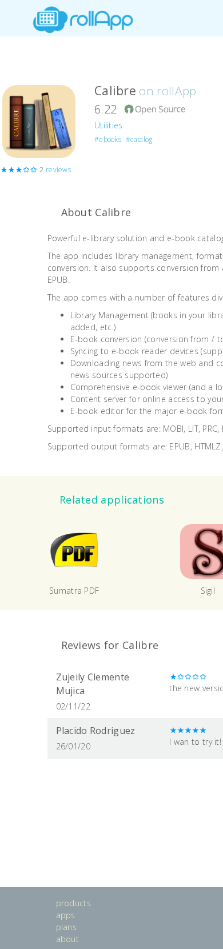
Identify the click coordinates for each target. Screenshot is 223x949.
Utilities (108, 125)
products (73, 903)
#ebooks (107, 139)
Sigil (208, 590)
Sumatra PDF (74, 590)
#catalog (139, 139)
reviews (58, 170)
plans (66, 927)
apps (65, 915)
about (67, 939)
